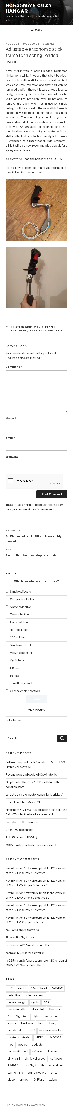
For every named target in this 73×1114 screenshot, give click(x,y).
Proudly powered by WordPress (25, 1105)
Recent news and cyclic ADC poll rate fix (31, 774)
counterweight (17, 1002)
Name (11, 418)
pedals (22, 1044)
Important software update (23, 822)
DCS (46, 1002)
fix (9, 1016)
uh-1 (54, 1072)
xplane (53, 1079)
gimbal (12, 1023)
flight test (22, 1016)
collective (14, 995)
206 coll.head (18, 637)
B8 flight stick (31, 930)
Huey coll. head (19, 622)
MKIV (39, 1037)
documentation (17, 1009)
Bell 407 (57, 988)
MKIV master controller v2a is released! (31, 845)
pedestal (37, 1044)
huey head (14, 1030)
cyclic (39, 327)
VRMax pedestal (21, 652)
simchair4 (14, 1058)
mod (10, 1044)
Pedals (14, 675)
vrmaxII (24, 1079)
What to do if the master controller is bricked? (35, 794)
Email (10, 438)
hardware (19, 330)
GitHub (57, 159)
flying (36, 1016)
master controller (50, 1030)
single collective (35, 1058)
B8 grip (15, 668)
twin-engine (15, 1072)
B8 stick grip (21, 327)
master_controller (19, 1037)
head (41, 1023)
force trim (51, 1016)
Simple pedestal (20, 645)
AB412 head (39, 988)
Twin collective (19, 614)
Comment (14, 366)
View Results (36, 709)
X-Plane (39, 1079)
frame (50, 327)
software (56, 1058)
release (37, 1051)
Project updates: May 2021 (23, 802)
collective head (34, 995)
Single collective (20, 607)
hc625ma (47, 43)
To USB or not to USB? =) (21, 837)
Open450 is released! (19, 829)
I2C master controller (35, 945)
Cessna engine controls (25, 691)
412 (10, 988)
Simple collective (21, 591)
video (11, 1079)
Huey (52, 1023)
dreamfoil (38, 1009)
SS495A (13, 1065)
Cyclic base (17, 660)
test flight (30, 1065)
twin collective (37, 1072)
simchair (55, 330)
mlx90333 (54, 1037)
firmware (54, 1009)
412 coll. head (19, 629)
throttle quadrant (52, 1065)
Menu (38, 29)
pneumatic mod (18, 1051)
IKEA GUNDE (38, 330)
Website (12, 457)
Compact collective (22, 599)
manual (30, 1030)
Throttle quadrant (21, 683)
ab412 (22, 988)
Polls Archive (14, 720)
